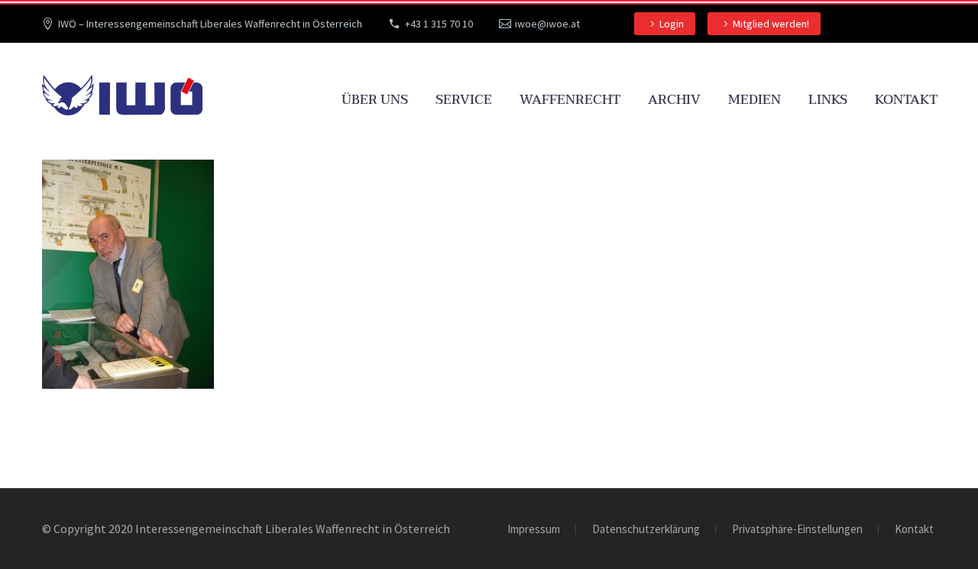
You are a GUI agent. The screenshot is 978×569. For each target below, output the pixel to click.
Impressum (533, 529)
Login (671, 24)
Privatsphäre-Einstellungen (797, 529)
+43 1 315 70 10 (439, 24)
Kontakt (906, 99)
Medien (754, 99)
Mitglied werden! (771, 24)
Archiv (674, 99)
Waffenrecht (570, 99)
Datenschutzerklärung (646, 529)
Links (827, 99)
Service (464, 99)
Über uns (375, 99)
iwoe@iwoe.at (547, 24)
